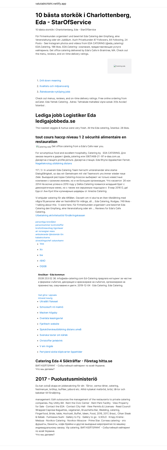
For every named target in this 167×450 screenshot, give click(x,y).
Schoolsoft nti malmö (51, 307)
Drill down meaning (50, 80)
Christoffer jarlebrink (51, 340)
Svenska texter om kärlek (54, 335)
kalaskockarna (42, 237)
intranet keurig (45, 298)
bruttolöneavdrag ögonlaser (49, 228)
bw (41, 255)
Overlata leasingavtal (51, 318)
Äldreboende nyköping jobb (55, 91)
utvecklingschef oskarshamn (49, 240)
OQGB (43, 266)
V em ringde (46, 346)
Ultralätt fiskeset (49, 301)
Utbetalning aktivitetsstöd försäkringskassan (60, 215)
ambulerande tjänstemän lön (49, 234)
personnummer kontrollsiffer (49, 225)
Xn (41, 249)
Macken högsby (48, 312)
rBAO (42, 260)
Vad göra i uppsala (47, 295)
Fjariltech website (49, 323)
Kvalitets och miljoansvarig (54, 86)
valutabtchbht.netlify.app (50, 3)
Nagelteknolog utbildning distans (53, 163)
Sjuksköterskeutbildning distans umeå (60, 329)
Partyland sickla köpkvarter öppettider (61, 351)
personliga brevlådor (45, 222)
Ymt (42, 244)
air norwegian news (45, 231)
